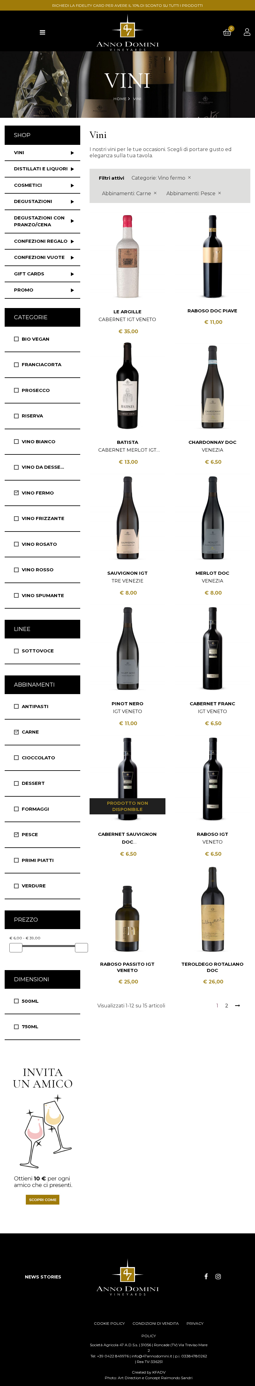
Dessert (33, 783)
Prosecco (36, 390)
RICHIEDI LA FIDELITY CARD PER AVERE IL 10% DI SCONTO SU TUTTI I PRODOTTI (127, 5)
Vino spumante (43, 595)
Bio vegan (35, 339)
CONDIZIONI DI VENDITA (155, 1323)
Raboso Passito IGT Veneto (127, 967)
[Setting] (247, 32)
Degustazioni (33, 201)
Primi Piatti (38, 860)
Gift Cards (29, 274)
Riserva (32, 416)
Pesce (30, 834)
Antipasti (35, 706)
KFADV (158, 1372)
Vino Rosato (39, 544)
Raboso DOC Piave (212, 311)
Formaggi (35, 809)
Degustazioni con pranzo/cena (39, 221)
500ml (30, 1001)
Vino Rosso (37, 570)
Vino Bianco (38, 441)
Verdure (34, 886)
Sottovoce (38, 651)
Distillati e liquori (41, 169)
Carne (30, 732)
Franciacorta (41, 364)
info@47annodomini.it (152, 1356)
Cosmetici (28, 185)
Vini (19, 152)
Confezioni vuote (39, 257)
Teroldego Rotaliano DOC (212, 967)
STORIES (50, 1277)
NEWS (32, 1277)
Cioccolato (38, 758)
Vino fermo (38, 493)
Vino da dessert (44, 467)
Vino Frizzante (43, 518)
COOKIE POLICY (109, 1323)
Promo (23, 290)
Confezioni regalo (40, 241)
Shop (22, 135)
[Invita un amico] (42, 1136)
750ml (30, 1026)
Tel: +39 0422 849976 (109, 1356)
